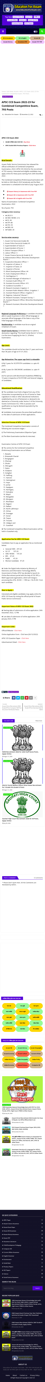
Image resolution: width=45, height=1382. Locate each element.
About (15, 1375)
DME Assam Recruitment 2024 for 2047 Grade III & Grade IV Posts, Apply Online (27, 1323)
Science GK (22, 20)
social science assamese (23, 1277)
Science (23, 1274)
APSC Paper (23, 1220)
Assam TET (23, 1238)
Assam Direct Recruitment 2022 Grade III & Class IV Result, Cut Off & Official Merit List (27, 1119)
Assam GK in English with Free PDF (20, 198)
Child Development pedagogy (23, 1245)
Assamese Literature (23, 1241)
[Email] (31, 698)
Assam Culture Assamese (23, 1224)
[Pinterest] (26, 698)
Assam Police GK (18, 17)
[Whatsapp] (22, 698)
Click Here (32, 145)
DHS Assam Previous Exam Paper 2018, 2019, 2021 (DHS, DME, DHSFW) (26, 1128)
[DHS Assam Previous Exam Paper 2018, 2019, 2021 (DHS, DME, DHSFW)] (6, 1130)
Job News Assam (12, 91)
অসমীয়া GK (37, 17)
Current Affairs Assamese (23, 1252)
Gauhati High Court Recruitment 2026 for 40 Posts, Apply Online (20, 820)
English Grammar (23, 1256)
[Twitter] (18, 698)
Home (4, 91)
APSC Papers (29, 23)
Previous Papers (17, 23)
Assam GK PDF (33, 20)
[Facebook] (14, 698)
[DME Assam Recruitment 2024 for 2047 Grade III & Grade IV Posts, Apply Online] (6, 1325)
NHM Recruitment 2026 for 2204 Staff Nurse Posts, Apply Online (20, 753)
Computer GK (23, 1249)
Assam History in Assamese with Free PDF (23, 191)
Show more (38, 721)
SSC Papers (23, 1270)
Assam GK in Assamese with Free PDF (21, 195)
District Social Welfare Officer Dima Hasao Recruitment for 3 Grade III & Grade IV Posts (21, 786)
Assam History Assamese (23, 1234)
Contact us (23, 1375)
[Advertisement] (22, 66)
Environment (23, 1259)
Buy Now (27, 142)
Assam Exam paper (23, 1227)
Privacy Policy (34, 1375)
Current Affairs (12, 20)
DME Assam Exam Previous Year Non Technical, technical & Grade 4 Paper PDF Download (27, 1314)
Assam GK (29, 17)
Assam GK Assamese (23, 1231)
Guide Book (23, 1263)
